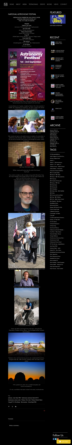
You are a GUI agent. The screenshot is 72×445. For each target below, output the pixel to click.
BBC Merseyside (53, 187)
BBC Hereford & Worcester (56, 180)
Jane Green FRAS (17, 397)
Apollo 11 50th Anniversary (56, 162)
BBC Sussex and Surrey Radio (56, 195)
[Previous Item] (52, 19)
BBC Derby (58, 174)
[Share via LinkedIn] (15, 406)
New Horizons (53, 268)
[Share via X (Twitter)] (12, 406)
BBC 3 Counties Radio (55, 172)
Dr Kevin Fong (53, 225)
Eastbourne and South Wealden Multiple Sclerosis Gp (57, 229)
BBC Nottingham (53, 189)
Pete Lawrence (24, 402)
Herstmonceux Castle (54, 240)
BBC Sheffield (61, 191)
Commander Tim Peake (55, 213)
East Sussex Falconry (54, 227)
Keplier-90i (52, 250)
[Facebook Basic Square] (53, 439)
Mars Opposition (53, 254)
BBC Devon (52, 176)
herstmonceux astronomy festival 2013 (30, 397)
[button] (6, 4)
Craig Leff (10, 402)
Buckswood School (54, 205)
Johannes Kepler (53, 248)
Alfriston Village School (55, 158)
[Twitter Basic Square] (56, 439)
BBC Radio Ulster (53, 191)
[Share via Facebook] (8, 406)
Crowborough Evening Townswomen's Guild (57, 217)
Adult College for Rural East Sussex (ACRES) (57, 156)
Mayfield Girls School (54, 258)
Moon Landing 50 (54, 260)
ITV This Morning (53, 244)
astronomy (10, 397)
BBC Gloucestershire (60, 176)
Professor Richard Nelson (36, 400)
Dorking (51, 219)
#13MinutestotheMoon (55, 154)
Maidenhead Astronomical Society (57, 252)
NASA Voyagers (60, 262)
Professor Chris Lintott (26, 400)
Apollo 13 (59, 164)
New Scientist (60, 268)
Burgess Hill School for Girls (56, 207)
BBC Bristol (52, 174)
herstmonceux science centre (14, 400)
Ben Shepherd (53, 201)
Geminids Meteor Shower (55, 233)
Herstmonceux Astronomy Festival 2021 (57, 238)
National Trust (60, 264)
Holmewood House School (55, 242)
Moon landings (53, 262)
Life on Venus (58, 250)
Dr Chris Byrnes (16, 402)
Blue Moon (59, 201)
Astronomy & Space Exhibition (56, 170)
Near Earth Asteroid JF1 (55, 266)
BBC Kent (57, 182)
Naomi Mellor (53, 264)
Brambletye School (54, 203)
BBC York (52, 199)
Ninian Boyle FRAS (32, 402)
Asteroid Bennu (53, 168)
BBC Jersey (52, 182)
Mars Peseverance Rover (55, 256)
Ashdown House (53, 166)
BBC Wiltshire (58, 197)
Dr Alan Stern (57, 219)
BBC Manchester (53, 184)
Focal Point (52, 231)
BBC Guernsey (53, 178)
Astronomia (59, 168)
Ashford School (61, 166)
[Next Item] (63, 19)
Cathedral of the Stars (54, 211)
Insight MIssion (61, 244)
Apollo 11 (52, 160)
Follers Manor (58, 231)
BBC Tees (52, 197)
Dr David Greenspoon (54, 223)
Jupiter (59, 248)
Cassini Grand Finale (54, 209)
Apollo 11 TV (53, 164)
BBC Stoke (52, 193)
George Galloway (54, 236)
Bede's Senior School (59, 199)
